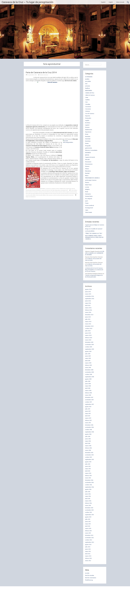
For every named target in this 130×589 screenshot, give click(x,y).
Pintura (87, 182)
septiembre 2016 (89, 432)
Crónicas (87, 111)
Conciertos (48, 188)
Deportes (87, 115)
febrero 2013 (88, 530)
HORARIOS (38, 190)
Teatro (87, 203)
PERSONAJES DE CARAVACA (92, 178)
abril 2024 (87, 305)
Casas (86, 97)
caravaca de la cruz (47, 191)
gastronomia (32, 190)
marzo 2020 (88, 335)
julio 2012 (87, 546)
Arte (86, 83)
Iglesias (87, 155)
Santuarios (88, 194)
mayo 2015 (88, 468)
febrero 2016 (88, 448)
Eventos (57, 188)
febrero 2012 (88, 558)
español (53, 188)
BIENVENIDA (42, 188)
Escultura (87, 122)
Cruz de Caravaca (89, 113)
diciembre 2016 (89, 425)
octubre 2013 (88, 512)
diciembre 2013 (89, 507)
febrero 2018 (88, 392)
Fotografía (87, 145)
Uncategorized (64, 190)
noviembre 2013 (89, 510)
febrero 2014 (88, 503)
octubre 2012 (88, 540)
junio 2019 (88, 356)
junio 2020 (88, 333)
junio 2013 (88, 521)
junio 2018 (88, 383)
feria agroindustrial (35, 193)
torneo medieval (89, 205)
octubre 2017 (88, 402)
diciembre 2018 (89, 369)
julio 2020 (88, 330)
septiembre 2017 (89, 404)
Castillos (87, 99)
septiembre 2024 (89, 298)
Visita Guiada (88, 212)
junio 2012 (88, 549)
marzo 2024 (88, 307)
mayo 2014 (88, 496)
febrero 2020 (88, 337)
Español (103, 2)
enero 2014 (88, 505)
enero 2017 (88, 422)
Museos (87, 166)
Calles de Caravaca (90, 95)
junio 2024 (88, 301)
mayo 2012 (88, 551)
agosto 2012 (88, 544)
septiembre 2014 (89, 487)
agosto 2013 (88, 517)
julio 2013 (87, 519)
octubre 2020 (88, 328)
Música (87, 168)
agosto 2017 (88, 406)
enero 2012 (88, 560)
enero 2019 (88, 367)
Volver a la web (120, 2)
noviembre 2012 (89, 537)
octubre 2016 (88, 429)
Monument (88, 161)
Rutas (86, 191)
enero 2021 (88, 324)
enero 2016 (88, 450)
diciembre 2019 (89, 342)
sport (86, 201)
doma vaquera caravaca (68, 191)
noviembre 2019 (89, 344)
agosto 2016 (88, 434)
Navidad (87, 173)
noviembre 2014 (89, 482)
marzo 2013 (88, 528)
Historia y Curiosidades (91, 150)
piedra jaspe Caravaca (90, 180)
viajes (86, 210)
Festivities (87, 141)
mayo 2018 (88, 386)
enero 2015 (88, 478)
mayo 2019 (88, 358)
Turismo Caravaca (43, 74)
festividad (87, 138)
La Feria (55, 195)
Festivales (87, 136)
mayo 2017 (88, 413)
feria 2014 (28, 193)
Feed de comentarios (90, 577)
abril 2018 (87, 388)
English (111, 2)
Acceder (87, 573)
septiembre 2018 (89, 376)
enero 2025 (88, 294)
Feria (75, 191)
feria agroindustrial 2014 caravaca (48, 193)
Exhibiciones (63, 188)
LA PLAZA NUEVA (89, 231)
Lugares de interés (45, 190)
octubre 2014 (88, 484)
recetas (87, 187)
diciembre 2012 (89, 535)
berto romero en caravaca (32, 191)
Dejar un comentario (31, 196)
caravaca (40, 191)
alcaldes (87, 79)
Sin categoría (88, 198)
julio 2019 (87, 353)
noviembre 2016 (89, 427)
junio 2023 (88, 317)
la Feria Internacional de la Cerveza (65, 195)
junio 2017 (88, 411)
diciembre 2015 (89, 452)
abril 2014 (87, 498)
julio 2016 (87, 436)
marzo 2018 (88, 390)
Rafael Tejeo (88, 184)
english (87, 120)
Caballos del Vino (89, 93)
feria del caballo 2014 (33, 195)
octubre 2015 (88, 457)
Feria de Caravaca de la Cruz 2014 (41, 72)
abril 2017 (87, 415)
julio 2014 (87, 491)
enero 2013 (88, 533)
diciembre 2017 (89, 397)
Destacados (88, 118)
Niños (86, 175)
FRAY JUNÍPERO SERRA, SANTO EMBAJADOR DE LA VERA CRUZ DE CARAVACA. (94, 237)
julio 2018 (87, 381)
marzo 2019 (88, 363)
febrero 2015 (88, 475)
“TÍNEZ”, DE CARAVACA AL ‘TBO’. (93, 233)
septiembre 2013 (89, 514)
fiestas (27, 190)
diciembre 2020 (89, 326)
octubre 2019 (88, 347)
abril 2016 (87, 443)
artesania (36, 188)
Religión (87, 189)
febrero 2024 (88, 310)
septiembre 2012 (89, 542)
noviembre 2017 (89, 399)
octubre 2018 (88, 374)
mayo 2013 (88, 524)
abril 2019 (87, 360)
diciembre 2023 (89, 314)
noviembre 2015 (89, 455)
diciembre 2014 (89, 480)
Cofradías (87, 104)
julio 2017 (87, 409)
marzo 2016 (88, 445)
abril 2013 (87, 526)
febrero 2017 (88, 420)
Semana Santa (88, 196)
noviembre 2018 (89, 372)
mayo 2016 (88, 441)
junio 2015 (88, 466)
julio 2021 (87, 319)
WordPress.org (89, 580)
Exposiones (69, 188)
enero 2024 (88, 312)
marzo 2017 (88, 418)
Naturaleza (57, 190)
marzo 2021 (88, 321)
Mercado (53, 190)
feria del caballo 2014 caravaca (45, 195)
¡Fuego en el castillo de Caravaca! (93, 228)
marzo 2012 (88, 556)
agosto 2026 (88, 289)
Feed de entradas (89, 575)
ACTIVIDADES (30, 188)
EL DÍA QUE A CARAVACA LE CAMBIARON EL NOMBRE (94, 253)
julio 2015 (87, 464)
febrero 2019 (88, 365)
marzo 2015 (88, 473)
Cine (86, 102)
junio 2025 (88, 291)
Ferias (73, 188)
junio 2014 (88, 494)
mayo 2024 (88, 303)
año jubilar (88, 81)
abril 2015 (87, 471)
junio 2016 (88, 438)
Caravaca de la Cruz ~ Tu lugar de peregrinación (27, 2)
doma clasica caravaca (57, 191)
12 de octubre (74, 190)
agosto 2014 (88, 489)
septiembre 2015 (89, 459)
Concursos (88, 109)
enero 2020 (88, 340)
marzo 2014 (88, 501)
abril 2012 (87, 553)
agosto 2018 (88, 379)
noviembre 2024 (89, 296)
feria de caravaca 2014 (62, 193)
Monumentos (88, 164)
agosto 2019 (88, 351)
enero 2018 (88, 395)
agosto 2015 (88, 461)
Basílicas (87, 88)
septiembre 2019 (89, 349)
